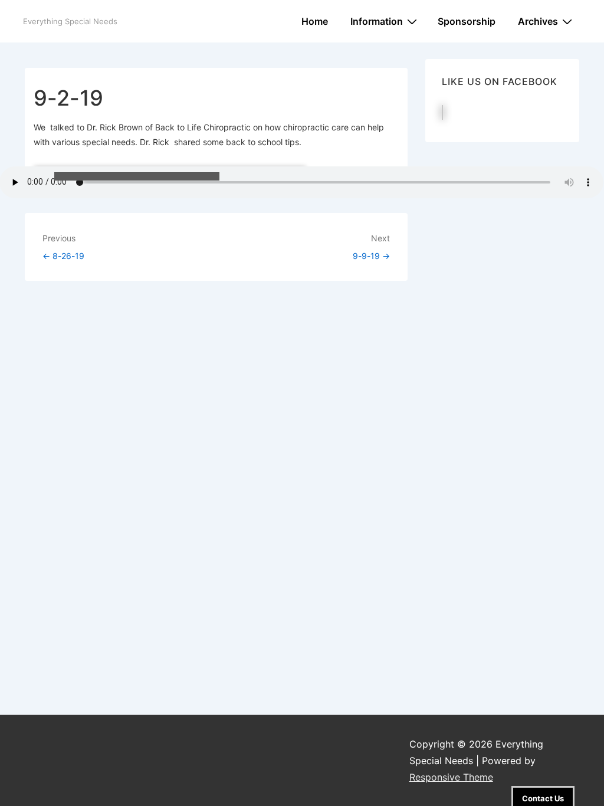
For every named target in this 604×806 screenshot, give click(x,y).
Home (314, 21)
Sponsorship (466, 21)
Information (376, 21)
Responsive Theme (451, 777)
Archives (538, 21)
